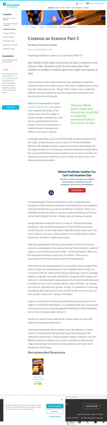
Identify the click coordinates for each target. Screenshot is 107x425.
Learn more (92, 406)
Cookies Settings (55, 416)
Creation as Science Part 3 (68, 27)
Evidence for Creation (10, 45)
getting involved (71, 397)
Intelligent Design (9, 49)
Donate (86, 8)
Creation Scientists (9, 33)
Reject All (55, 411)
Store (57, 8)
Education (78, 8)
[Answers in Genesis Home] (11, 5)
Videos (68, 8)
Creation (41, 27)
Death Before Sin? (9, 41)
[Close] (61, 399)
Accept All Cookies (54, 406)
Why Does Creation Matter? (9, 19)
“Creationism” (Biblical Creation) (10, 24)
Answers (51, 8)
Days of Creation (8, 37)
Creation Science (52, 27)
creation (44, 107)
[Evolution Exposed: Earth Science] (38, 366)
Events (62, 8)
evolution (32, 107)
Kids (73, 8)
